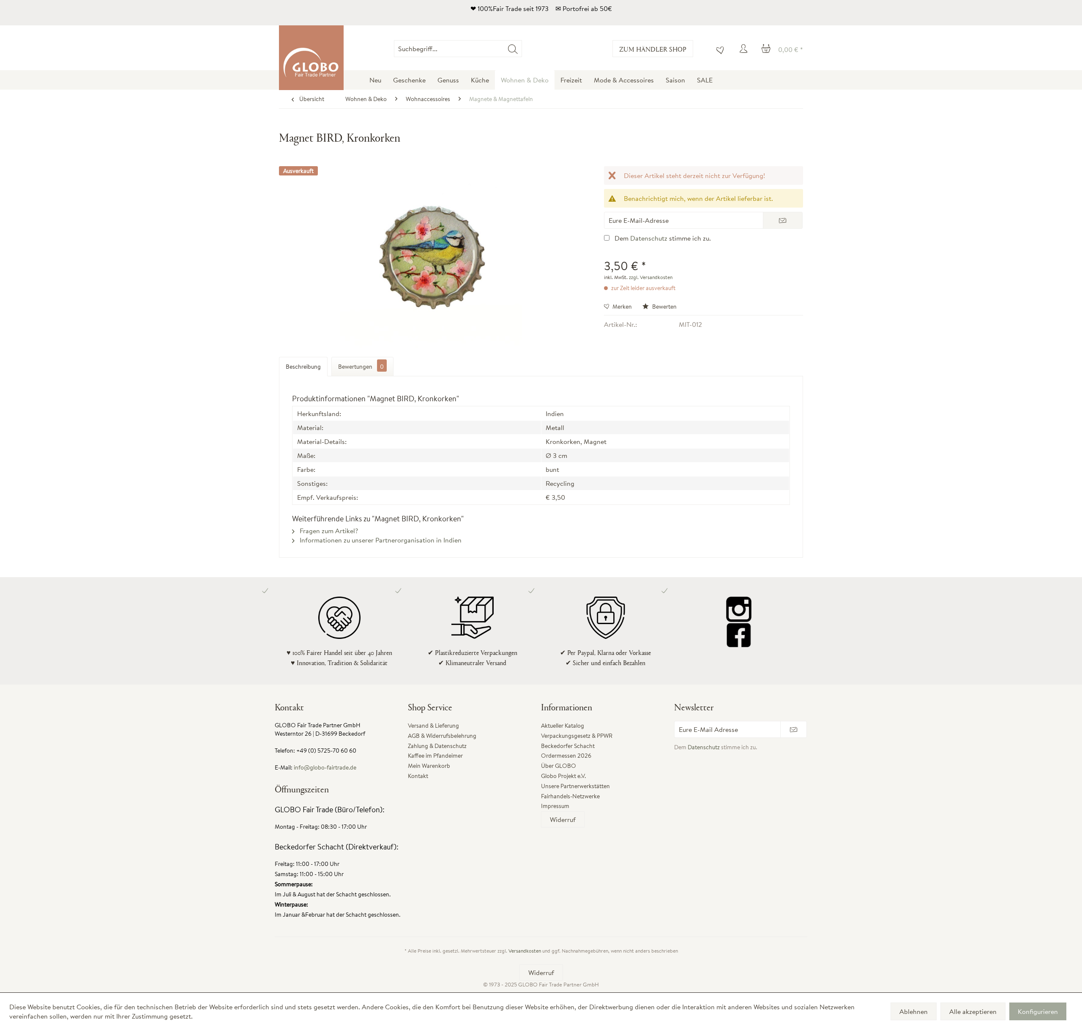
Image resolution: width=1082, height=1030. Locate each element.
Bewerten (664, 306)
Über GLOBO (558, 766)
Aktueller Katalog (562, 725)
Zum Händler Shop (652, 49)
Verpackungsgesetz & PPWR (576, 735)
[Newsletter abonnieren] (793, 729)
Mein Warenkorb (429, 766)
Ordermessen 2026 (566, 755)
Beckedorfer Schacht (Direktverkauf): (337, 846)
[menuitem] (522, 48)
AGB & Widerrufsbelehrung (442, 735)
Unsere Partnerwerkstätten (575, 786)
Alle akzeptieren (973, 1011)
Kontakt (418, 776)
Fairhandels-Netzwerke (570, 796)
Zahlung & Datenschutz (437, 746)
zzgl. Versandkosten (650, 277)
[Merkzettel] (718, 48)
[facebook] (738, 634)
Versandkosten (524, 950)
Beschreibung (303, 366)
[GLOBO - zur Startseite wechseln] (311, 57)
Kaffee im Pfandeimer (435, 755)
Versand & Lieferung (433, 725)
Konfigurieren (1038, 1011)
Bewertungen (361, 366)
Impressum (555, 806)
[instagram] (738, 609)
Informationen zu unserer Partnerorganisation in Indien (380, 540)
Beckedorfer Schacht (568, 746)
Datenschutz (648, 238)
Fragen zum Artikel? (328, 530)
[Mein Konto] (744, 48)
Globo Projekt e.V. (563, 776)
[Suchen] (513, 48)
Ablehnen (913, 1011)
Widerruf (563, 819)
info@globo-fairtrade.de (325, 767)
